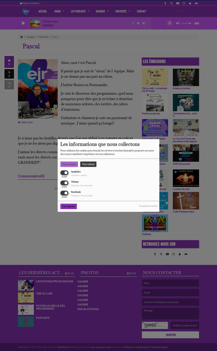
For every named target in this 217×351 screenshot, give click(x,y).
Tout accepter (69, 164)
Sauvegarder (68, 206)
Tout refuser (88, 164)
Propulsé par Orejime (148, 206)
